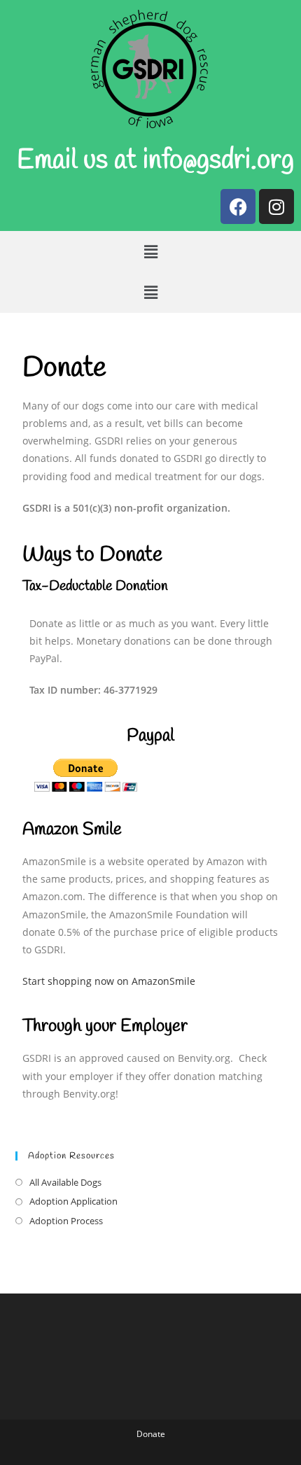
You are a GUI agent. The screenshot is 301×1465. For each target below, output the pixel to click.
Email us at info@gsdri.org (155, 161)
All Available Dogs (65, 1182)
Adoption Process (66, 1220)
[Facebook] (237, 206)
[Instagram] (276, 206)
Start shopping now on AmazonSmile (108, 981)
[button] (150, 251)
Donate (150, 1434)
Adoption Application (73, 1201)
